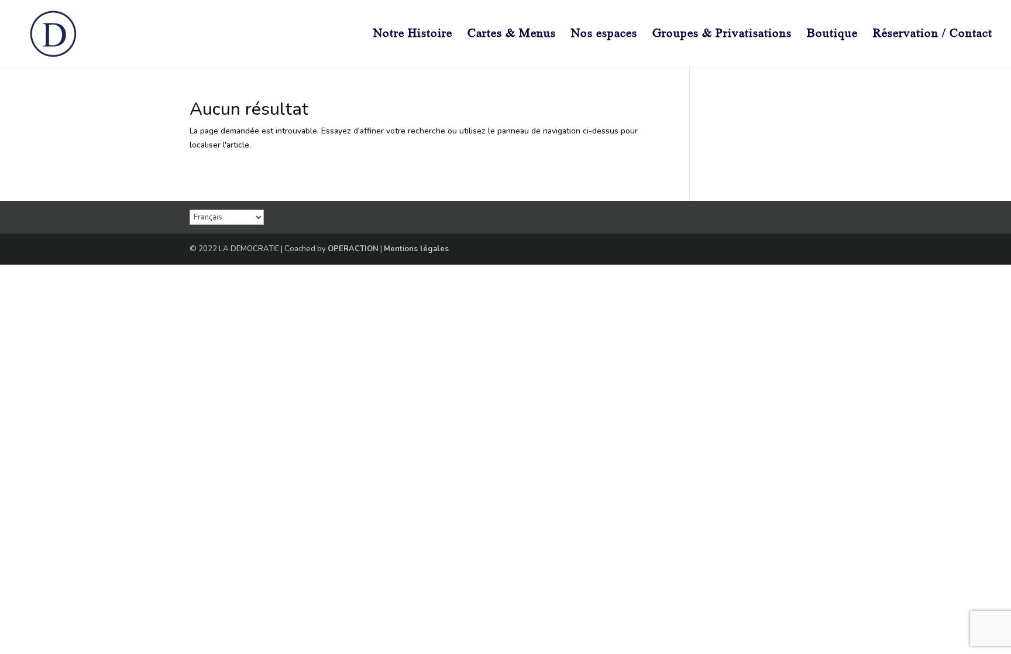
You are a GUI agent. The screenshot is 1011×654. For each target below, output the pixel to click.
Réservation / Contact (932, 34)
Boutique (832, 34)
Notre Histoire (412, 34)
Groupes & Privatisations (722, 34)
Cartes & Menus (511, 34)
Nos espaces (604, 34)
